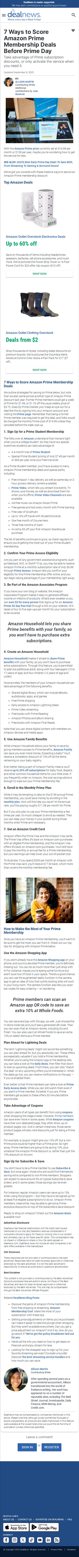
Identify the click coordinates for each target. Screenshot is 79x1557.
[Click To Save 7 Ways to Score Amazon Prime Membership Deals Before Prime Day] (73, 30)
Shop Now (39, 273)
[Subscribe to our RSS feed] (57, 1540)
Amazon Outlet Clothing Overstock (29, 333)
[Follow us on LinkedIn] (48, 1540)
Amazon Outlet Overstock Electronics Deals (35, 237)
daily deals (41, 1063)
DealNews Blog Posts (26, 1297)
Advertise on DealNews (49, 1519)
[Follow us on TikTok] (31, 1540)
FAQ (69, 1519)
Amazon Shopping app (51, 959)
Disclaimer (71, 1549)
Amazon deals (62, 1213)
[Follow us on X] (23, 1540)
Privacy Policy (56, 1549)
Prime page (24, 414)
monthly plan (12, 801)
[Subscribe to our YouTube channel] (40, 1540)
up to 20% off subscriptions (29, 770)
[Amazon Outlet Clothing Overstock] (39, 304)
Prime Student (41, 452)
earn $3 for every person (23, 602)
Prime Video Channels (48, 495)
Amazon (29, 438)
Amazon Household (16, 658)
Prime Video (19, 487)
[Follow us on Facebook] (6, 1540)
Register (51, 1447)
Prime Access (22, 570)
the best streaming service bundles (44, 1357)
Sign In (27, 1447)
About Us (8, 1519)
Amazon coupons (63, 1119)
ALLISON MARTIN (24, 81)
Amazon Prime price (26, 148)
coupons (67, 1112)
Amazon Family (62, 749)
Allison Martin (39, 1369)
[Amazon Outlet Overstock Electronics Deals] (40, 208)
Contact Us (25, 1519)
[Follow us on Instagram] (15, 1540)
